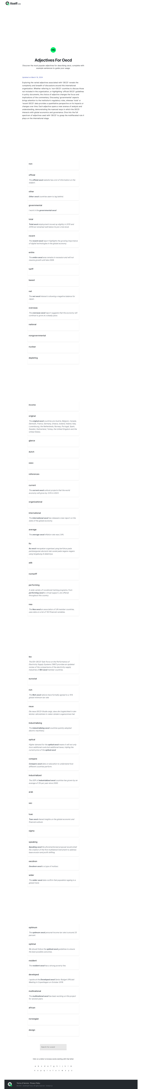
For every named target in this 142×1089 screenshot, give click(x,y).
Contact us (49, 1086)
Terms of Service (23, 1083)
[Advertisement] (71, 23)
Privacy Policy (35, 1083)
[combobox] (53, 1047)
